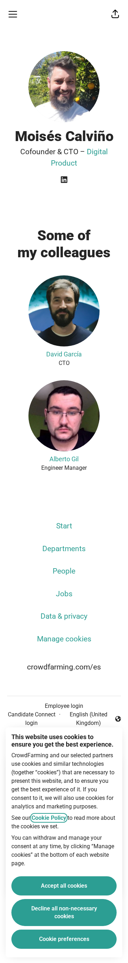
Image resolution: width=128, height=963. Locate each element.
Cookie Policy (49, 817)
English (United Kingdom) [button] (85, 718)
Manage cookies (64, 639)
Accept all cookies (64, 885)
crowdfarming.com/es (64, 667)
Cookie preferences (64, 939)
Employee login (64, 706)
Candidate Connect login (31, 718)
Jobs (64, 594)
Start (64, 526)
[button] (115, 14)
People (64, 571)
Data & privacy (64, 616)
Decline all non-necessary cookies (64, 912)
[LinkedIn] (64, 180)
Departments (64, 548)
